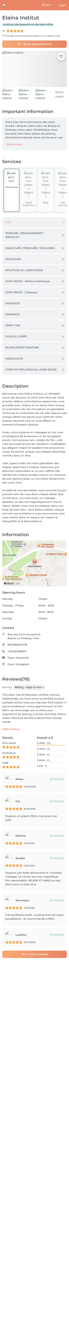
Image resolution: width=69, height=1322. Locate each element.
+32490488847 (17, 651)
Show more (14, 144)
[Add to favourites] (61, 56)
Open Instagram (18, 664)
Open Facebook (18, 657)
